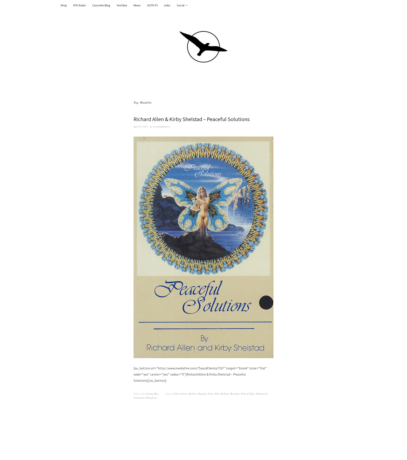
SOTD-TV (152, 5)
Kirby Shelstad (222, 393)
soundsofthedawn (161, 126)
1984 (176, 393)
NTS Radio (79, 5)
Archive (183, 393)
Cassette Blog (101, 5)
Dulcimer (202, 393)
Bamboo (193, 393)
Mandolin (235, 393)
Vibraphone (151, 397)
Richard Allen (247, 393)
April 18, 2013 (141, 126)
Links (167, 5)
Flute (210, 393)
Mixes (137, 5)
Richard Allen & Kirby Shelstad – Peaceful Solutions (192, 119)
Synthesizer (139, 397)
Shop (63, 5)
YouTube (122, 5)
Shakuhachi (261, 393)
